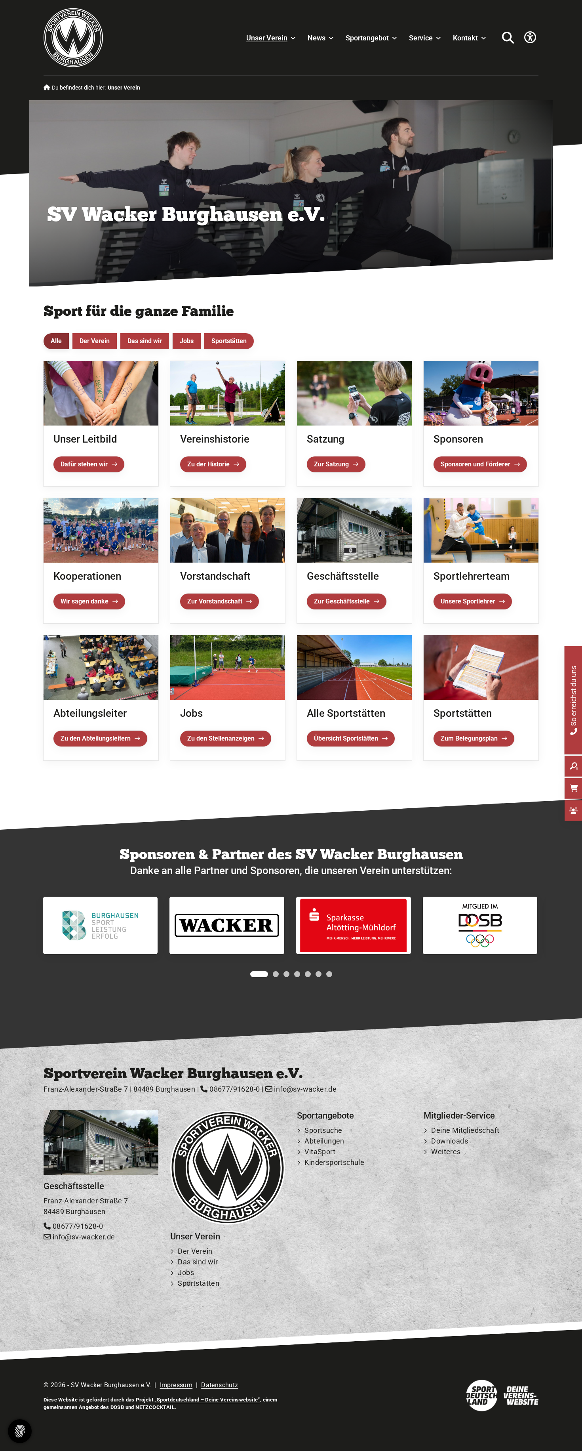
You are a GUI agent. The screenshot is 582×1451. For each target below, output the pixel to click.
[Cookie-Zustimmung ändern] (20, 1431)
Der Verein (95, 341)
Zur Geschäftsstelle (342, 601)
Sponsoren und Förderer (475, 464)
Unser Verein (266, 38)
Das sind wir (144, 341)
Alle (56, 341)
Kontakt (465, 38)
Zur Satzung (331, 464)
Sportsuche (323, 1130)
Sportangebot (367, 38)
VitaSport (319, 1152)
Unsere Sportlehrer (468, 601)
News (316, 38)
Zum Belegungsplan (469, 738)
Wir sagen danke (84, 601)
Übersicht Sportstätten (346, 738)
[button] (253, 974)
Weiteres (445, 1152)
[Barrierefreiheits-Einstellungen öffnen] (530, 38)
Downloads (449, 1141)
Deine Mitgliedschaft (465, 1130)
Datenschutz (219, 1385)
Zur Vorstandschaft (214, 601)
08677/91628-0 (234, 1089)
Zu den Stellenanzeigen (221, 738)
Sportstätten (229, 341)
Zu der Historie (208, 464)
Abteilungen (324, 1141)
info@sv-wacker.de (304, 1089)
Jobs (187, 341)
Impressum (176, 1385)
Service (421, 38)
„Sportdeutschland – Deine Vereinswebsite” (207, 1400)
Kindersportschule (334, 1163)
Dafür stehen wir (84, 464)
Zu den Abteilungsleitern (96, 738)
